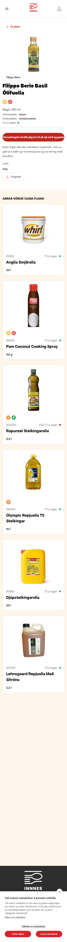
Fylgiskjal (16, 176)
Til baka (15, 27)
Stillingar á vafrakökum (33, 926)
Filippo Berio (13, 77)
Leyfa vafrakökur (49, 934)
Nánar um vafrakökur (15, 917)
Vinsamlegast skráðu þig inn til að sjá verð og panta (33, 137)
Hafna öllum (18, 934)
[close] (59, 892)
